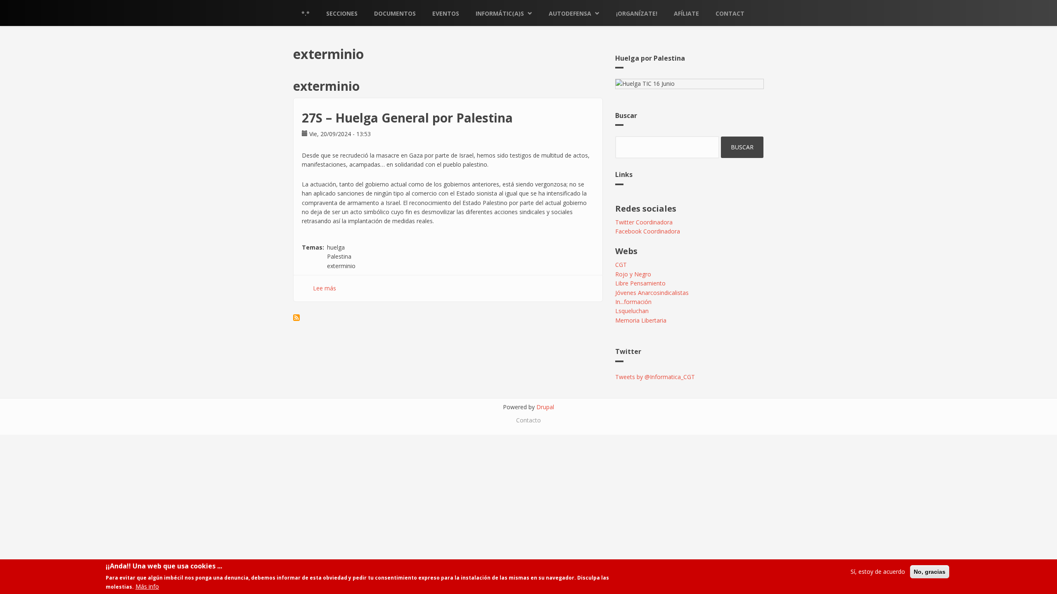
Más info (147, 586)
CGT (621, 265)
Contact (730, 13)
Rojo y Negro (633, 274)
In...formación (633, 302)
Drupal (545, 407)
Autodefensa (570, 13)
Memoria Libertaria (640, 320)
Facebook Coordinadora (647, 231)
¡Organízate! (636, 13)
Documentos (395, 13)
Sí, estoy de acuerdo (878, 571)
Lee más (324, 288)
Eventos (445, 13)
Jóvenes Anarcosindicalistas (652, 293)
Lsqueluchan (632, 311)
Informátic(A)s (500, 13)
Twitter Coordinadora (644, 222)
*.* (305, 13)
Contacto (528, 420)
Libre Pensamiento (640, 283)
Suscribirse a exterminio (296, 317)
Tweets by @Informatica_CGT (655, 377)
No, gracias (930, 571)
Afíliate (686, 13)
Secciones (342, 13)
